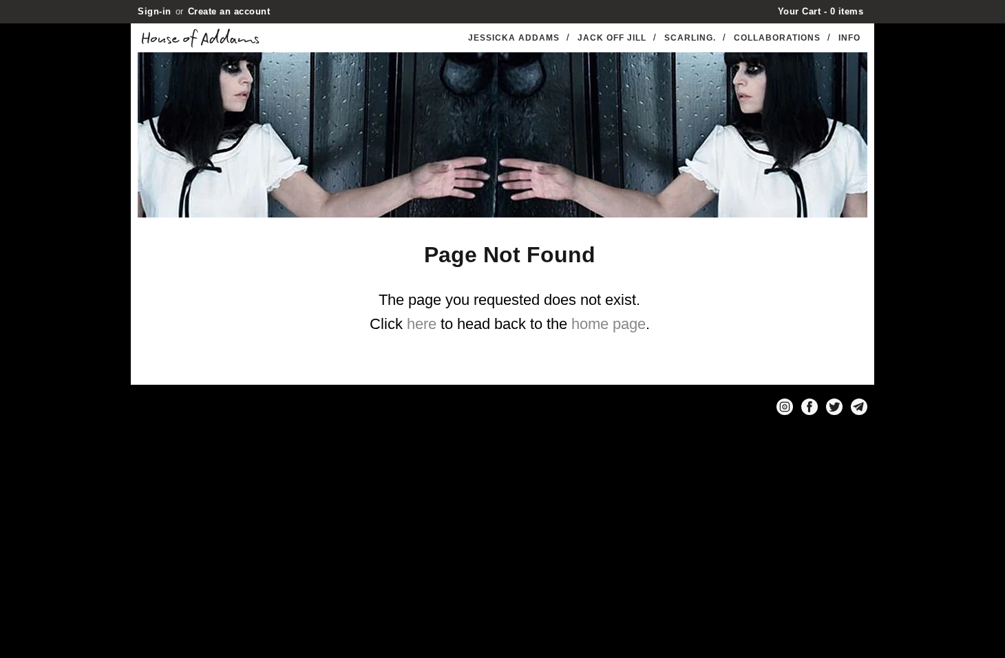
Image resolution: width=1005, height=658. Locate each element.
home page (608, 323)
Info (849, 38)
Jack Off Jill (612, 38)
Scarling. (690, 38)
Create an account (229, 11)
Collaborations (777, 38)
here (421, 323)
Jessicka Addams (514, 38)
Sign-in (154, 11)
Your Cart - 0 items (821, 11)
